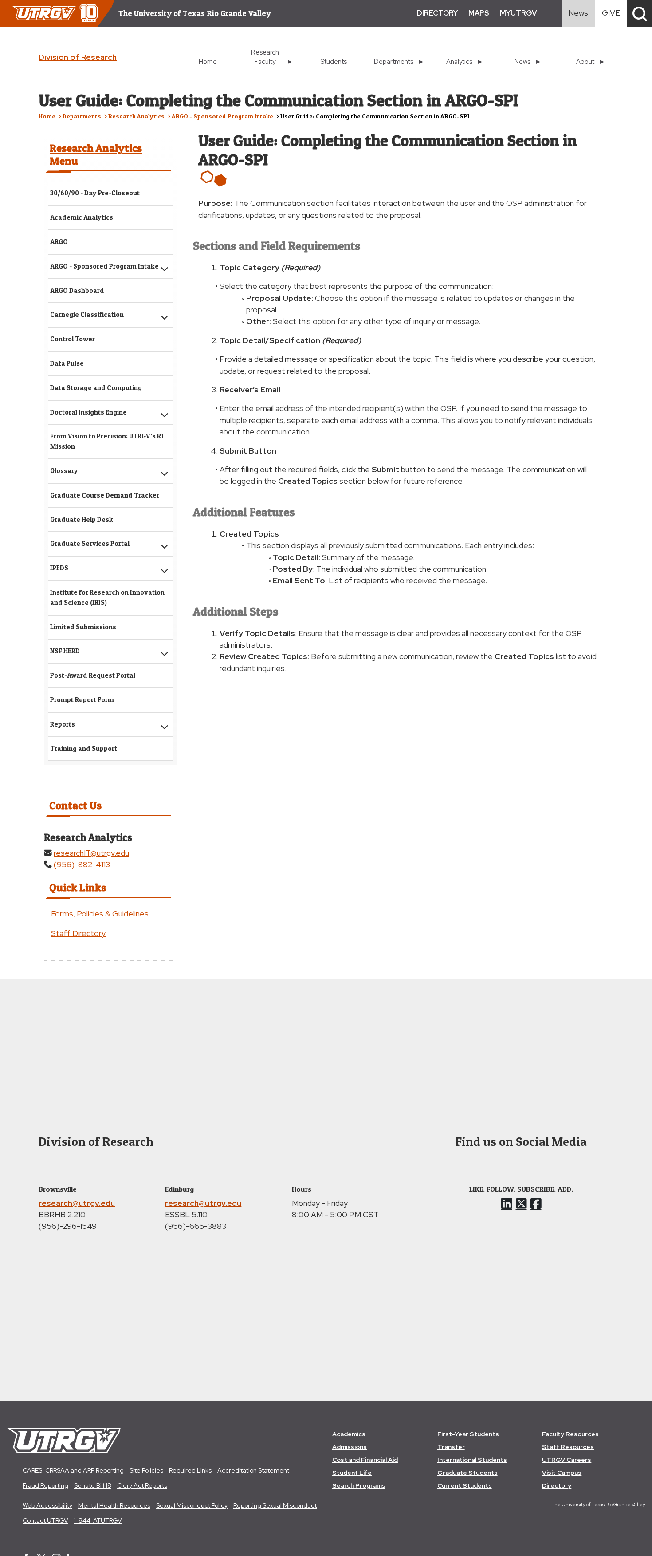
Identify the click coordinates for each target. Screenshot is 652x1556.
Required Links (190, 1470)
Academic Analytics (81, 217)
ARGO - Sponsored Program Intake (222, 116)
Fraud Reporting (45, 1485)
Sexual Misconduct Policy (192, 1505)
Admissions (349, 1447)
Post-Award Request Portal (92, 675)
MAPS (478, 13)
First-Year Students (468, 1434)
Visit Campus (561, 1472)
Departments (82, 116)
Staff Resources (568, 1447)
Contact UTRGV (45, 1520)
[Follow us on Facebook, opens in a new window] (536, 1203)
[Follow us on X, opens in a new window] (521, 1203)
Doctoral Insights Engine (88, 412)
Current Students (464, 1485)
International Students (472, 1459)
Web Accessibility (47, 1505)
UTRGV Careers (566, 1459)
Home (208, 61)
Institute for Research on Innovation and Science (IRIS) (107, 597)
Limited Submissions (83, 627)
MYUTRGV (518, 13)
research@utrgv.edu (77, 1203)
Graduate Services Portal (90, 543)
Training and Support (83, 748)
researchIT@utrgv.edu (91, 853)
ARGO (59, 241)
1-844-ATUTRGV (98, 1520)
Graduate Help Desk (81, 519)
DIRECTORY (437, 13)
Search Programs (358, 1485)
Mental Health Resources (114, 1505)
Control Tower (72, 339)
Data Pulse (67, 363)
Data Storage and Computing (96, 387)
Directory (556, 1485)
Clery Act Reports (142, 1485)
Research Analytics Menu (96, 154)
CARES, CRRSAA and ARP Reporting (73, 1470)
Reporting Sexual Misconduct (275, 1505)
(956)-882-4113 (82, 864)
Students (333, 61)
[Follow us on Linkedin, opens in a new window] (506, 1203)
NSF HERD (65, 651)
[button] (639, 13)
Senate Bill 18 (92, 1485)
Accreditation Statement (253, 1470)
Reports (62, 724)
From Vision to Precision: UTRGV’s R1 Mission (106, 441)
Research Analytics (136, 116)
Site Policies (146, 1470)
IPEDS (59, 568)
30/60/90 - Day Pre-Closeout (95, 193)
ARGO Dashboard (77, 290)
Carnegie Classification (87, 314)
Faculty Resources (570, 1434)
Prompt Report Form (82, 699)
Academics (348, 1434)
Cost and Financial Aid (365, 1459)
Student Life (352, 1472)
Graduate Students (467, 1472)
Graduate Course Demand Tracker (104, 495)
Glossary (64, 470)
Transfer (451, 1447)
